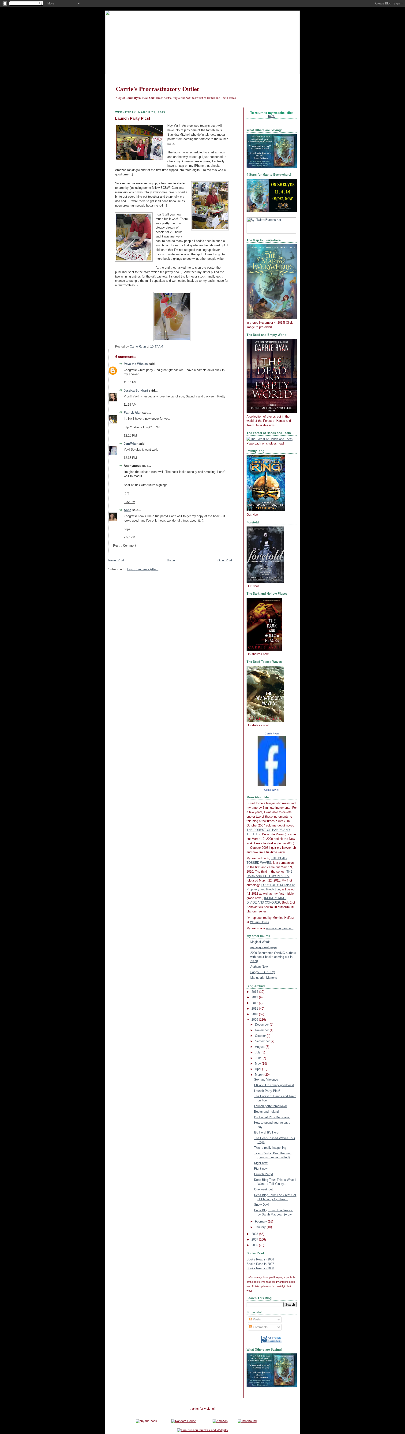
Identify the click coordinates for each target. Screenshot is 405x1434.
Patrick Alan (132, 412)
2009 (255, 1019)
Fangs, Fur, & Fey (262, 972)
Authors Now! (259, 966)
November (262, 1030)
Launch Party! (263, 1174)
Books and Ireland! (267, 1111)
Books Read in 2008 (260, 1268)
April (258, 1069)
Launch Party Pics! (267, 1091)
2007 (255, 1239)
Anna (127, 510)
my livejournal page (263, 947)
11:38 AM (130, 404)
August (260, 1047)
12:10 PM (130, 435)
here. (271, 116)
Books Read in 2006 (260, 1259)
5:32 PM (129, 502)
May (258, 1063)
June (258, 1058)
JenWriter (131, 443)
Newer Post (116, 560)
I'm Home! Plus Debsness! (272, 1117)
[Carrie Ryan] (272, 785)
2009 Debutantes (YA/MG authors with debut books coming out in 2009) (273, 957)
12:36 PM (130, 457)
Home (171, 560)
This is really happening (270, 1147)
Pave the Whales (136, 364)
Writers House (259, 922)
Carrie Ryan (272, 733)
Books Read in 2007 (260, 1264)
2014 (255, 991)
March (259, 1074)
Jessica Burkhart (136, 390)
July (258, 1052)
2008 (255, 1234)
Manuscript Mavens (263, 977)
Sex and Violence (266, 1079)
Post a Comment (124, 545)
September (263, 1041)
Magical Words (260, 942)
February (261, 1221)
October (261, 1036)
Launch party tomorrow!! (270, 1106)
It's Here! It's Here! (266, 1132)
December (262, 1024)
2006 (255, 1245)
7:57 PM (129, 537)
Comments (260, 1327)
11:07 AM (130, 382)
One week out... (265, 1189)
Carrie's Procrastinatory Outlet (157, 88)
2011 (255, 1008)
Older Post (225, 560)
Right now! (261, 1163)
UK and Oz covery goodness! (274, 1085)
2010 (255, 1014)
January (261, 1227)
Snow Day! (261, 1204)
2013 (255, 997)
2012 (255, 1003)
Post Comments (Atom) (143, 569)
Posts (256, 1319)
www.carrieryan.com (279, 928)
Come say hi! (271, 789)
